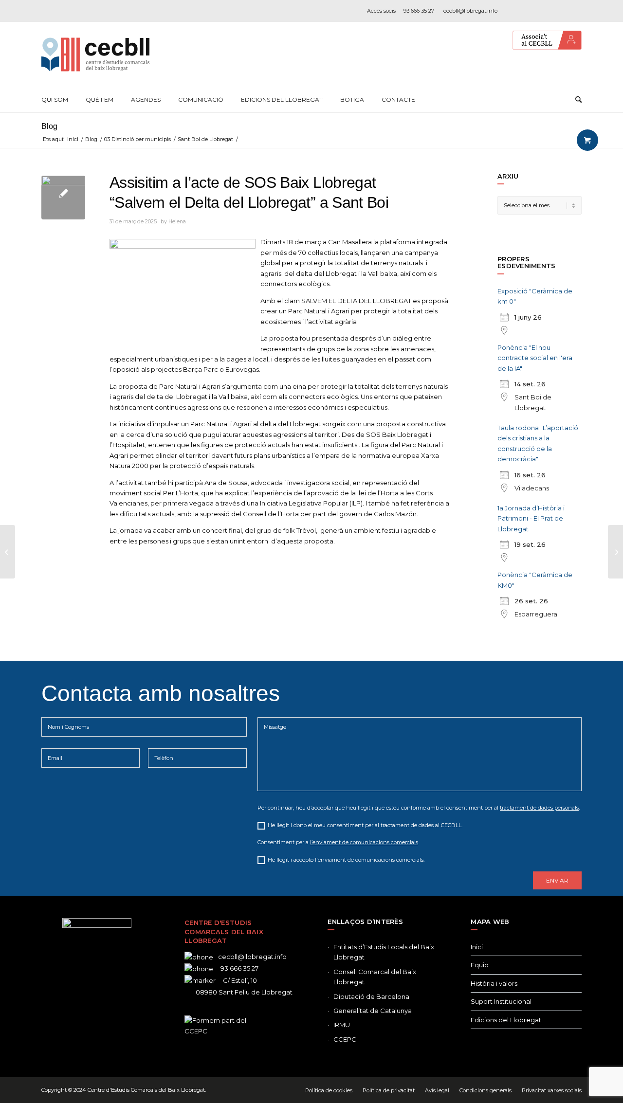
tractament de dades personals (539, 807)
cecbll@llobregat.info (470, 10)
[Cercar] (578, 100)
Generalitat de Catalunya (372, 1010)
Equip (480, 965)
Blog (49, 126)
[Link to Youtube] (574, 10)
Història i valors (494, 983)
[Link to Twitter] (82, 1012)
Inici (477, 947)
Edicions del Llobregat (506, 1020)
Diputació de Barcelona (371, 996)
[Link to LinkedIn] (559, 10)
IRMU (341, 1025)
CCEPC (344, 1039)
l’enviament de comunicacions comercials (364, 842)
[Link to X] (530, 10)
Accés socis (381, 10)
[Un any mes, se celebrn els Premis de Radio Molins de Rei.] (7, 552)
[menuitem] (54, 100)
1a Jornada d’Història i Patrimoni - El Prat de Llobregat (531, 518)
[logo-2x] (95, 54)
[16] (63, 197)
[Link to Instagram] (545, 10)
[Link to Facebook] (516, 10)
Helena (177, 221)
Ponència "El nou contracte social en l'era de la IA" (534, 358)
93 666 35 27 (418, 10)
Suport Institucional (501, 1001)
